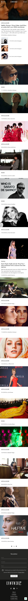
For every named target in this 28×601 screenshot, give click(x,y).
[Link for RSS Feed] (17, 588)
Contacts (14, 594)
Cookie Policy (14, 598)
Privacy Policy (21, 572)
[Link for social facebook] (11, 589)
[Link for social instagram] (14, 589)
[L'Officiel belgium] (14, 2)
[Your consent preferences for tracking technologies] (25, 598)
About (14, 592)
